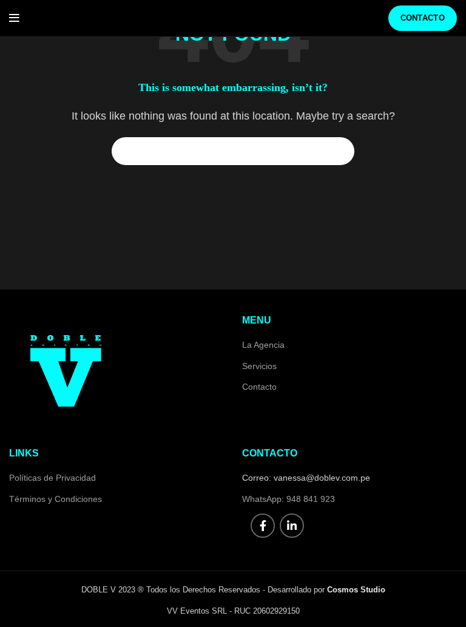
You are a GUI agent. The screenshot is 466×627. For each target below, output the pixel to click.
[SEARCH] (338, 151)
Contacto (422, 17)
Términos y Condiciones (55, 499)
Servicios (259, 366)
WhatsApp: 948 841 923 (288, 499)
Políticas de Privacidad (52, 478)
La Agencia (263, 345)
